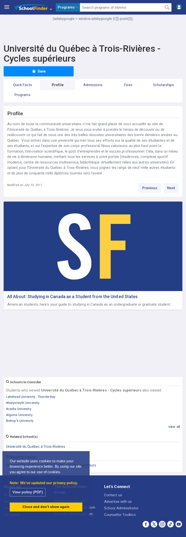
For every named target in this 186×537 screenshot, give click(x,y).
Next (171, 188)
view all (174, 427)
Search (167, 7)
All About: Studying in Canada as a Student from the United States (72, 296)
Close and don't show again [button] (46, 507)
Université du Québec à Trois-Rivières (35, 446)
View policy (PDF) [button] (27, 492)
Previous (149, 188)
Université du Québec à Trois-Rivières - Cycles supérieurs (51, 465)
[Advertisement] (93, 35)
